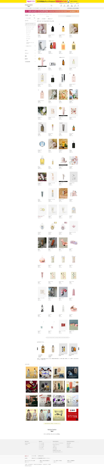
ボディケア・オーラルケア (30, 24)
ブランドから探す (41, 443)
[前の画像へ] (37, 348)
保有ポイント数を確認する (71, 460)
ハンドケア (27, 34)
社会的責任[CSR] (45, 464)
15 (67, 337)
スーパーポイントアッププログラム (58, 443)
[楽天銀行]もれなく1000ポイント (64, 3)
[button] (43, 350)
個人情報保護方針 (30, 464)
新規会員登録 (69, 443)
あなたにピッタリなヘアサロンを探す (30, 460)
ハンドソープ (28, 36)
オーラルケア (28, 38)
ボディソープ (28, 32)
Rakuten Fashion (27, 443)
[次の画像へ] (78, 348)
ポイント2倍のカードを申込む (58, 460)
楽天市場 (77, 3)
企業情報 (26, 464)
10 (59, 337)
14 (66, 337)
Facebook (68, 444)
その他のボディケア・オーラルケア (30, 43)
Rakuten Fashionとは (56, 444)
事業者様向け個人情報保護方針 (38, 464)
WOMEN (26, 15)
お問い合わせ (55, 447)
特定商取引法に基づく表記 (57, 450)
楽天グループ (72, 3)
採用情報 (49, 464)
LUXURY (26, 444)
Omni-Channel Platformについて (58, 451)
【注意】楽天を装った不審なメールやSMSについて (52, 423)
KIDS (34, 15)
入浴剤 (27, 40)
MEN (30, 15)
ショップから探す (41, 444)
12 (62, 337)
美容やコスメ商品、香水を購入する (44, 460)
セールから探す (41, 447)
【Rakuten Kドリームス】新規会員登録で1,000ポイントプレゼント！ (40, 458)
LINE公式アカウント (70, 447)
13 (64, 337)
